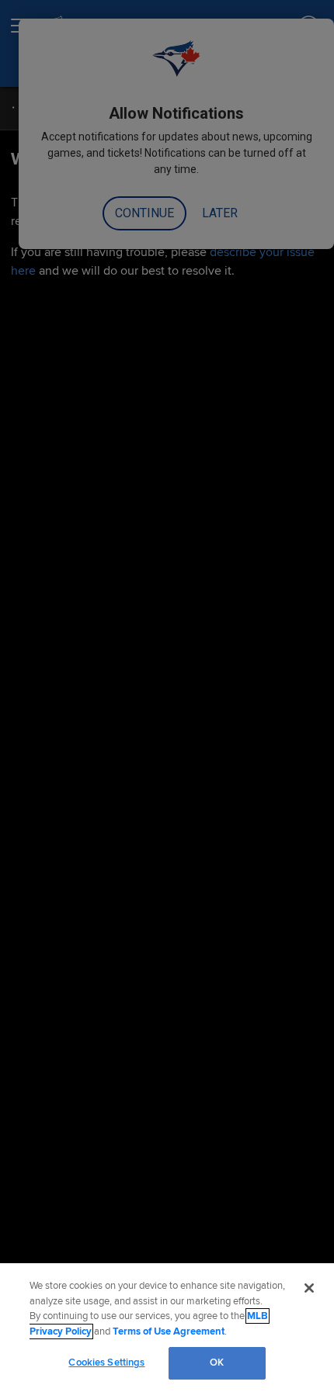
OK (217, 1362)
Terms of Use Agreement (168, 1331)
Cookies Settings (106, 1362)
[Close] (309, 1288)
